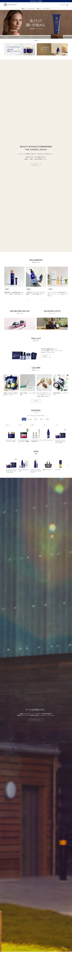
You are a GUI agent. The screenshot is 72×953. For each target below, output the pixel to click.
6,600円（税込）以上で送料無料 (36, 1)
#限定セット (39, 8)
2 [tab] (34, 40)
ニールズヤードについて (35, 719)
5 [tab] (38, 300)
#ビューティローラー (46, 8)
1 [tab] (29, 40)
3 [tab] (39, 40)
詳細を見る (45, 356)
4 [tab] (36, 300)
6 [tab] (40, 300)
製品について (35, 164)
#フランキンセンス (31, 8)
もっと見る (35, 400)
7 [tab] (42, 300)
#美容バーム (24, 8)
